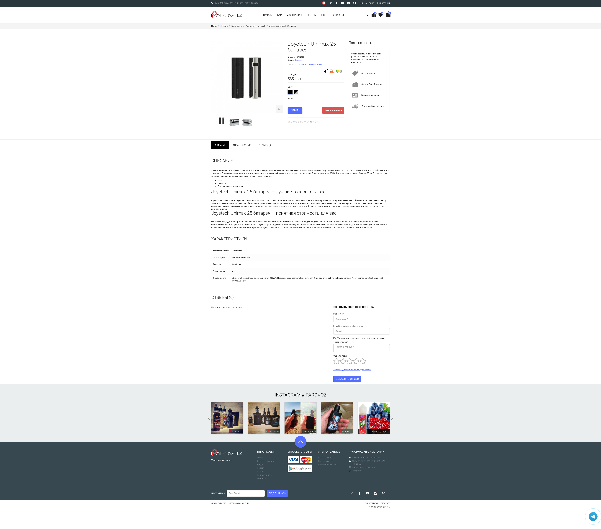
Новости (261, 468)
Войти (372, 3)
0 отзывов (301, 64)
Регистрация (383, 3)
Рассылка (218, 493)
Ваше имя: (338, 314)
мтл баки (248, 203)
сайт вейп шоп (252, 200)
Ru (361, 3)
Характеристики (242, 145)
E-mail (348, 326)
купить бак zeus (297, 200)
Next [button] (393, 418)
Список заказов (325, 461)
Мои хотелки (313, 122)
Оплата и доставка (266, 461)
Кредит (260, 464)
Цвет (290, 87)
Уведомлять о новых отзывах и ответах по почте (361, 338)
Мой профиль (324, 457)
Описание (220, 145)
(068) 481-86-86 (222, 3)
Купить (295, 110)
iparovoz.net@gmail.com (363, 467)
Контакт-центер (264, 475)
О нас (259, 457)
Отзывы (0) (265, 145)
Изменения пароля (327, 464)
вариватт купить (257, 224)
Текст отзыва (340, 342)
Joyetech (299, 60)
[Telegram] (326, 71)
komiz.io (386, 507)
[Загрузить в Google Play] (300, 468)
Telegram (356, 471)
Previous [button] (208, 418)
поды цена (288, 221)
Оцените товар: (340, 356)
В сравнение (297, 122)
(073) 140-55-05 (251, 3)
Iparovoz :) (223, 503)
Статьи (260, 471)
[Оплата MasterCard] (306, 459)
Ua (366, 3)
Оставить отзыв (315, 64)
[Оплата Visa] (293, 459)
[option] (221, 120)
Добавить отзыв (347, 378)
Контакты (261, 478)
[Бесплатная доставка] (331, 71)
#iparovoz (314, 395)
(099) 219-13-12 (237, 3)
